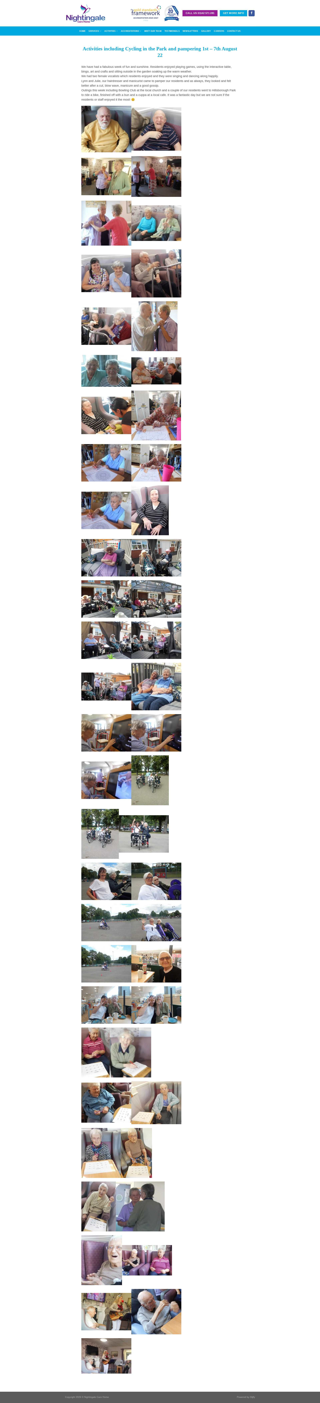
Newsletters (190, 31)
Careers (219, 31)
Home (82, 31)
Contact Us (233, 31)
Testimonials (172, 31)
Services (93, 31)
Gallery (206, 31)
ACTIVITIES (110, 31)
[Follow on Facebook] (251, 13)
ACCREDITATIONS (130, 31)
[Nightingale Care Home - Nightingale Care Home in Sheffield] (85, 13)
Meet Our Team (153, 31)
